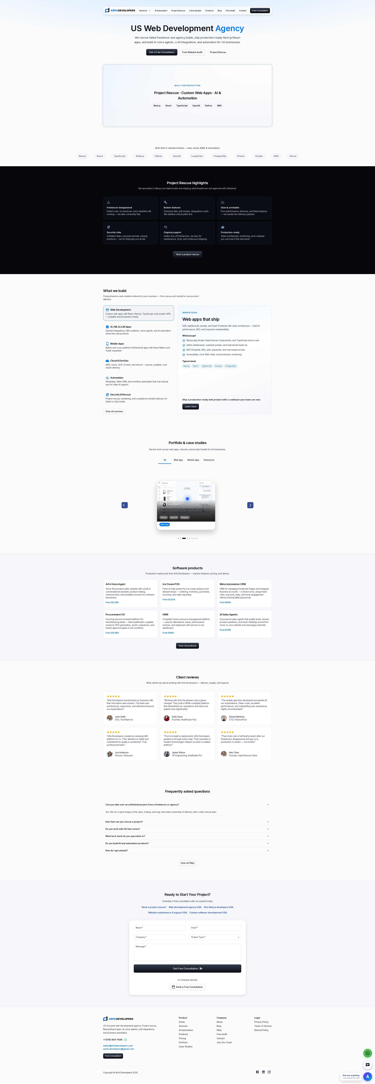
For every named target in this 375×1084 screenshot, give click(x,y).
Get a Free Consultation (161, 52)
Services (143, 10)
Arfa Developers (124, 1072)
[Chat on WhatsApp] (125, 1039)
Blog (220, 10)
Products (209, 10)
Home (182, 1022)
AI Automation (161, 10)
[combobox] (215, 937)
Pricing (182, 1038)
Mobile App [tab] (193, 460)
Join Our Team (224, 1042)
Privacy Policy (261, 1022)
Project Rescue (178, 10)
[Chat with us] (367, 1065)
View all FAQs (187, 863)
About (220, 1022)
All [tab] (165, 460)
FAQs (219, 1030)
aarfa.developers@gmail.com (118, 1049)
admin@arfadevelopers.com (118, 1045)
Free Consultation (260, 10)
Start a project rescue (187, 254)
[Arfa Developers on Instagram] (269, 1072)
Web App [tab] (178, 460)
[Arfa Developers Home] (120, 10)
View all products (187, 645)
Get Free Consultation (185, 968)
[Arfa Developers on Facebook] (257, 1072)
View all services (114, 411)
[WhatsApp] (367, 1053)
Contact (242, 10)
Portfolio (183, 1042)
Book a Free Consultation (189, 987)
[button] (138, 313)
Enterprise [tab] (209, 460)
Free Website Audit (192, 52)
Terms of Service (263, 1026)
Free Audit (230, 10)
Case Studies (195, 10)
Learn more (190, 406)
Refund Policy (261, 1030)
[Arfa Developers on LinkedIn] (263, 1072)
